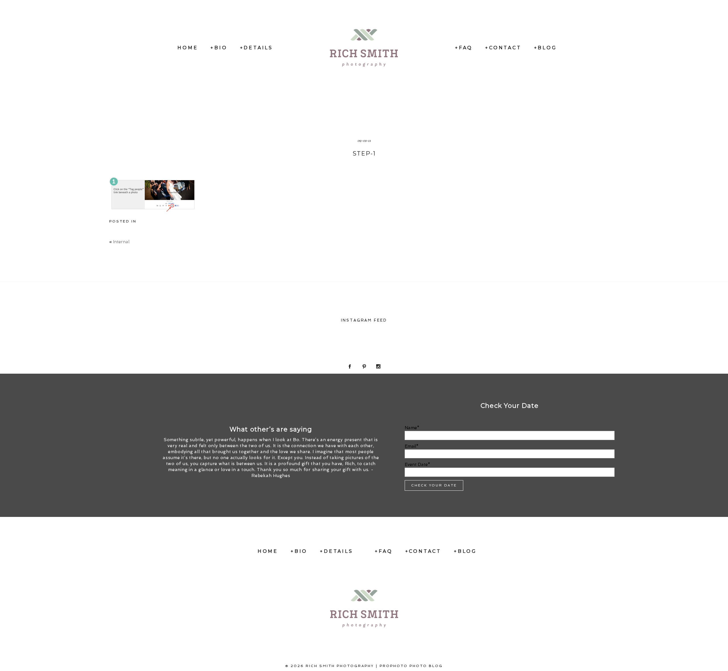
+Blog (545, 47)
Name (411, 427)
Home (187, 47)
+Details (256, 47)
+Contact (503, 47)
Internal (121, 241)
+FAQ (464, 47)
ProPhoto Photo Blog (411, 666)
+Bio (218, 47)
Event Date (416, 464)
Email (410, 446)
